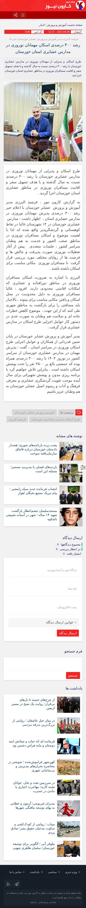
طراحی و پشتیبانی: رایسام (43, 902)
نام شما (72, 588)
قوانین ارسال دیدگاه (59, 622)
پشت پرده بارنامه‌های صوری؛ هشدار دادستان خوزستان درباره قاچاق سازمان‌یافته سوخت (33, 449)
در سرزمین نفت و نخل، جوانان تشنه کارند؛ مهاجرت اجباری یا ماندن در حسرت (34, 787)
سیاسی (52, 872)
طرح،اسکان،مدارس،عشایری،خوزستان (55, 419)
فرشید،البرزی (17, 419)
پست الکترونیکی (67, 607)
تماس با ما (15, 872)
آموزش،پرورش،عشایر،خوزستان (34, 412)
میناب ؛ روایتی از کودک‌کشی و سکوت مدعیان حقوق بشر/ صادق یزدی (33, 828)
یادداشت (34, 872)
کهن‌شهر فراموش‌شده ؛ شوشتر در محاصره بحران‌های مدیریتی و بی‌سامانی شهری (31, 766)
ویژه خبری (71, 872)
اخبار (42, 25)
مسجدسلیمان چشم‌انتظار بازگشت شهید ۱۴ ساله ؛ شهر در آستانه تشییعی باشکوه (31, 515)
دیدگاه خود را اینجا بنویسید (62, 570)
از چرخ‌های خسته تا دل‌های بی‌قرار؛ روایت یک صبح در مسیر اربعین (33, 704)
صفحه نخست (74, 25)
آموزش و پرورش (56, 25)
